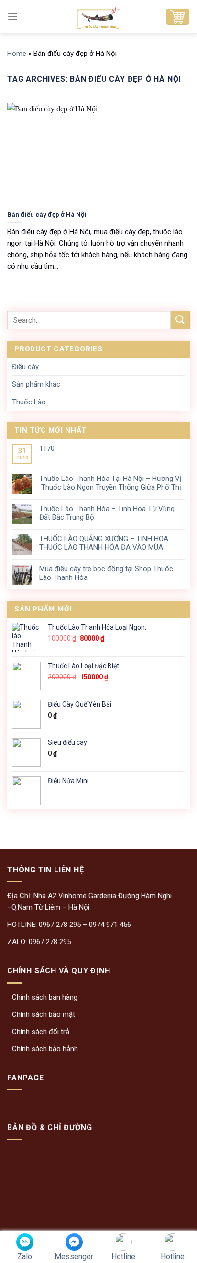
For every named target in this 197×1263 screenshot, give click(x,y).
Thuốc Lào (29, 402)
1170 (47, 448)
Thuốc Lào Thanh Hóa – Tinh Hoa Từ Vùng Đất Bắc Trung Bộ (107, 513)
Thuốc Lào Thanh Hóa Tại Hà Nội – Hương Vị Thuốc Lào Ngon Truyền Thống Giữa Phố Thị (110, 482)
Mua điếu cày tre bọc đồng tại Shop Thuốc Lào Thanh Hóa (106, 573)
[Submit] (180, 320)
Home (16, 53)
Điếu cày (25, 366)
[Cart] (177, 17)
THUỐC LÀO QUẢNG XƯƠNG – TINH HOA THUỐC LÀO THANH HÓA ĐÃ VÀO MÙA (103, 543)
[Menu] (12, 16)
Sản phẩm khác (36, 384)
